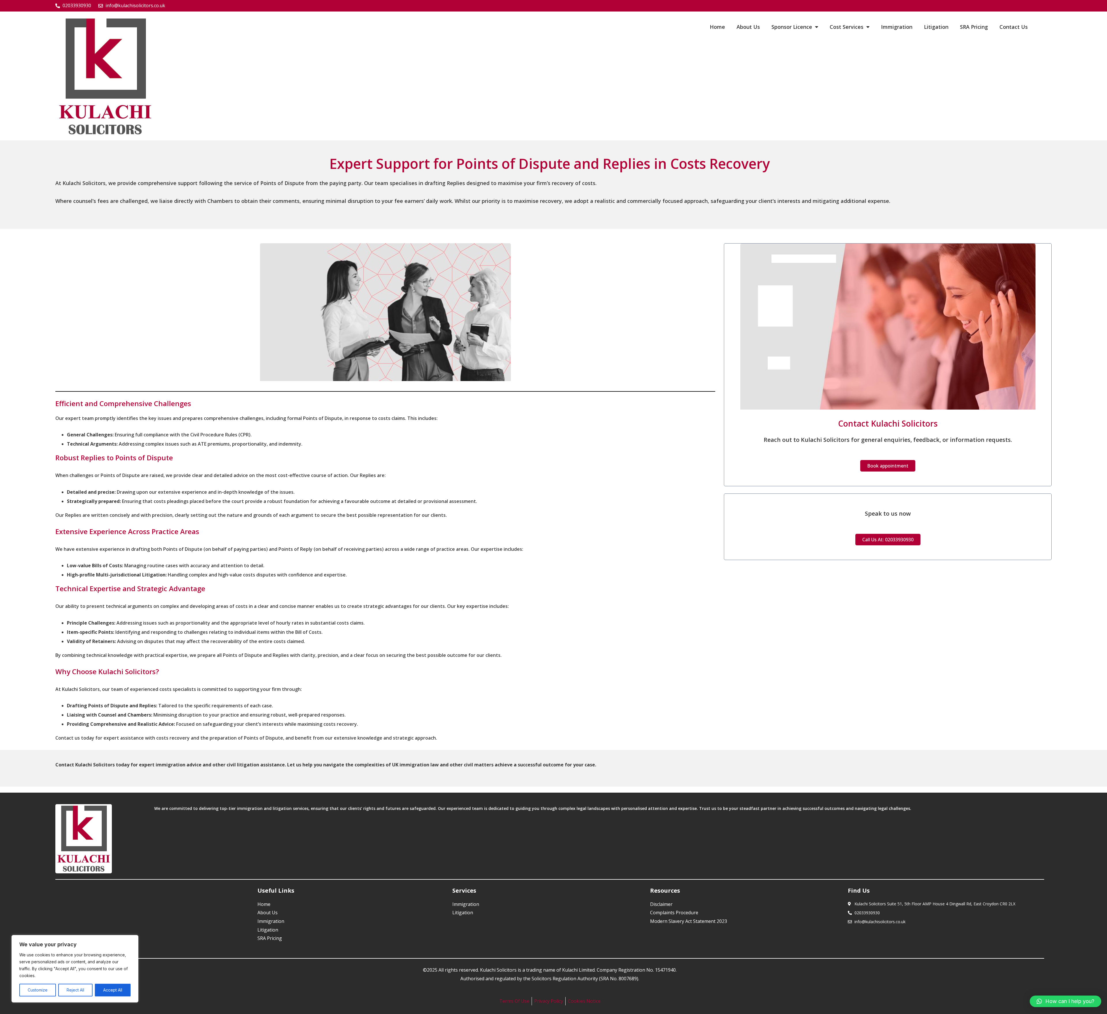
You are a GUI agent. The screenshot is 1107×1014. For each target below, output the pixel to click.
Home (717, 26)
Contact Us (1013, 26)
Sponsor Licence (791, 26)
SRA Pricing (974, 26)
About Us (748, 26)
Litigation (936, 26)
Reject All (75, 989)
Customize (38, 989)
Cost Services (846, 26)
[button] (1065, 1001)
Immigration (896, 26)
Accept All (112, 989)
